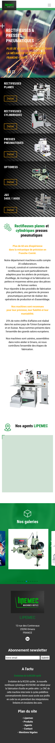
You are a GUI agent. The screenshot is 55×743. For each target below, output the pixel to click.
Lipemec (28, 718)
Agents (28, 725)
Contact (28, 728)
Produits (28, 721)
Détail (10, 98)
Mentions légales (28, 732)
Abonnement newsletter (27, 650)
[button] (9, 72)
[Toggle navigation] (49, 5)
